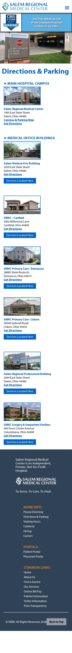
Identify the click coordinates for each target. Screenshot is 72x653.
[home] (25, 6)
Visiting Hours (31, 521)
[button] (66, 6)
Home (27, 572)
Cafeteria (29, 526)
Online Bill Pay (33, 591)
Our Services (31, 586)
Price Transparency (35, 606)
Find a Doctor (32, 582)
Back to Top (56, 622)
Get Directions (13, 123)
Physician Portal (33, 556)
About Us (29, 577)
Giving (27, 531)
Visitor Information (35, 601)
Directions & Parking (36, 516)
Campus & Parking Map (19, 120)
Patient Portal (31, 551)
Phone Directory (33, 512)
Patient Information (36, 596)
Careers (27, 536)
